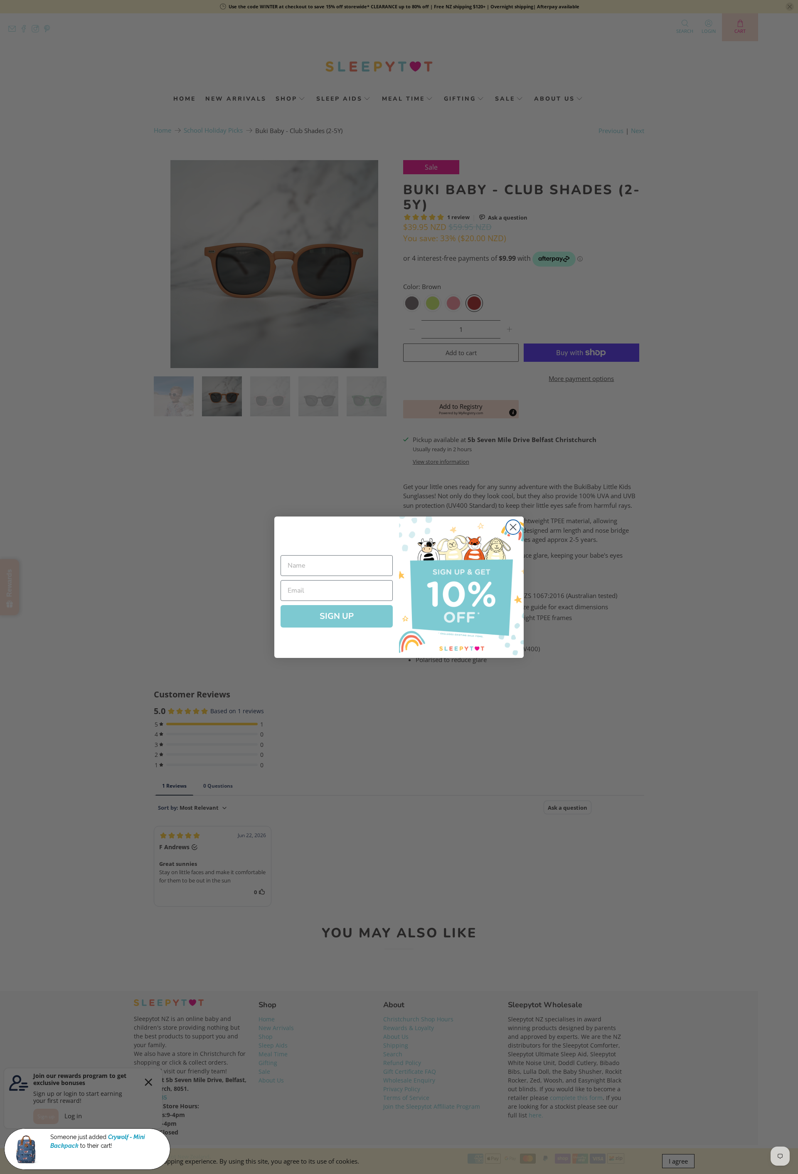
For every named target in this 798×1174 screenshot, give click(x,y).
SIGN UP (337, 616)
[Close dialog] (513, 527)
